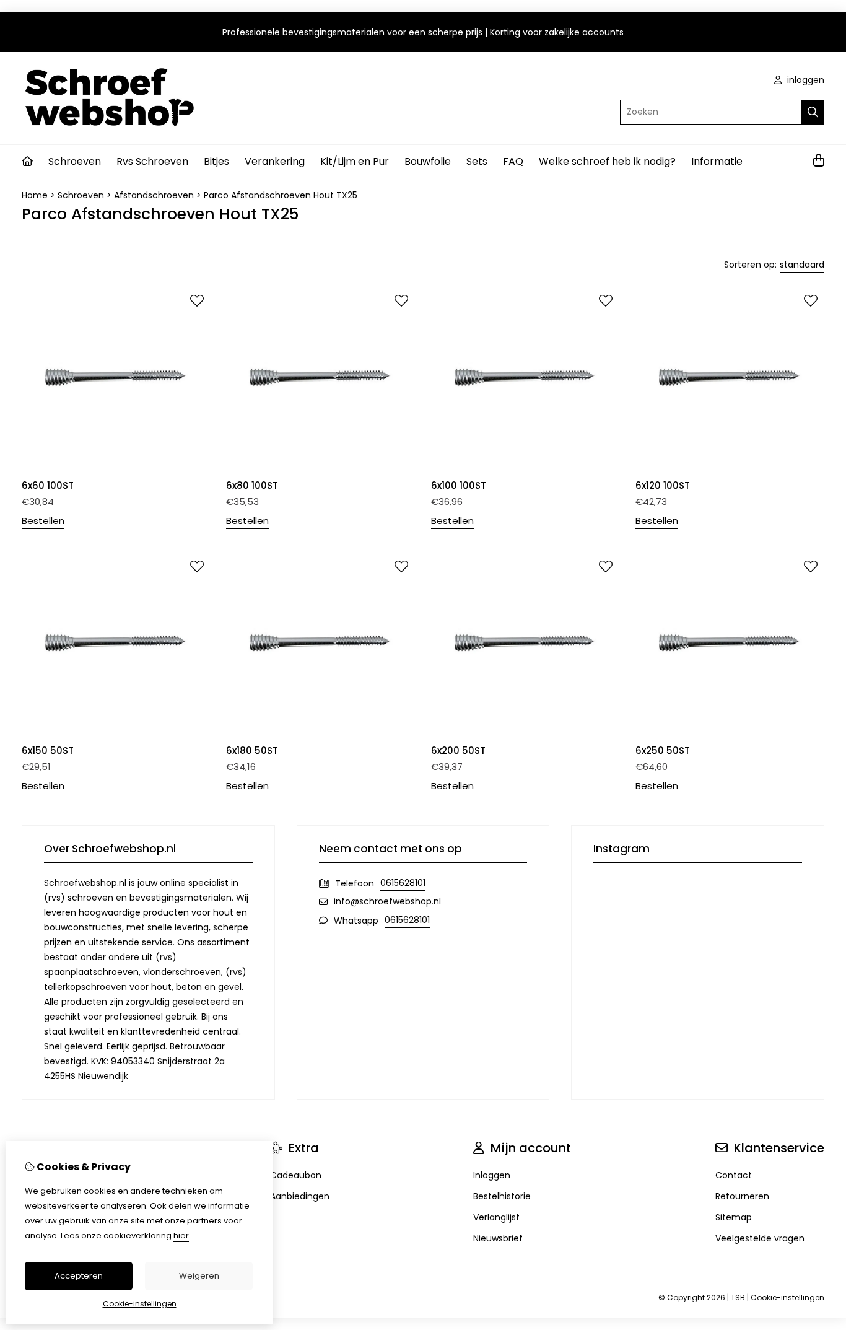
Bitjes (216, 161)
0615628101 (402, 883)
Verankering (275, 161)
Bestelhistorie (502, 1196)
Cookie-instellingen (787, 1297)
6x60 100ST (48, 485)
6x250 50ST (662, 750)
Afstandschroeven (154, 195)
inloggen (804, 80)
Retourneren (742, 1196)
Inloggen (491, 1175)
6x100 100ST (458, 485)
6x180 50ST (252, 750)
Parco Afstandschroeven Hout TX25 (280, 195)
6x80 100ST (252, 485)
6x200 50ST (458, 750)
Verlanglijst (496, 1217)
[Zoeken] (812, 112)
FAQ (513, 161)
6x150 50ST (48, 750)
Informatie (717, 161)
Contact (733, 1175)
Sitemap (733, 1217)
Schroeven (74, 161)
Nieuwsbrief (498, 1238)
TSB (738, 1297)
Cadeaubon (295, 1175)
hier (181, 1235)
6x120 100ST (662, 485)
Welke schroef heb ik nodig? (607, 161)
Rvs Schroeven (152, 161)
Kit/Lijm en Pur (354, 161)
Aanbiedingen (299, 1196)
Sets (476, 161)
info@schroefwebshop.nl (387, 901)
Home (35, 195)
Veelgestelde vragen (760, 1238)
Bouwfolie (427, 161)
